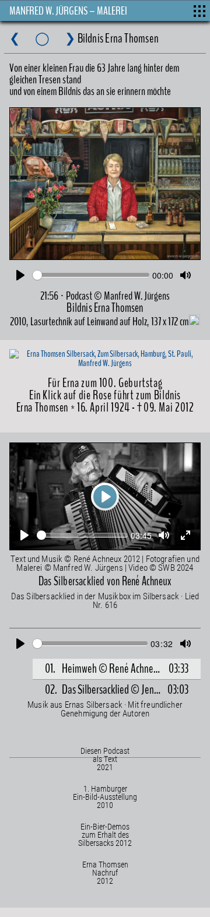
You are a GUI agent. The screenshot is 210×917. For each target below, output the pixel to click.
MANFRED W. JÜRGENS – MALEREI (68, 11)
